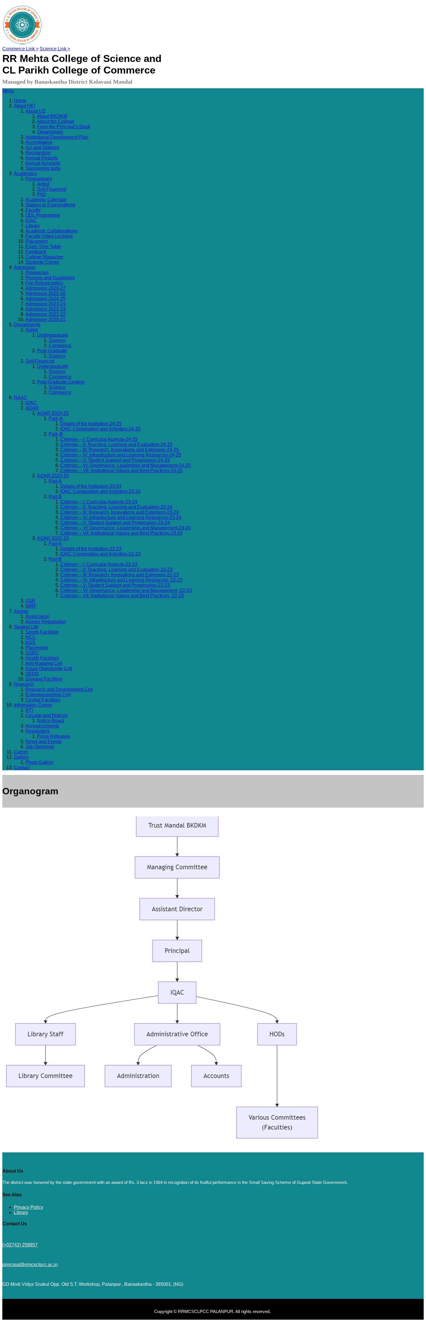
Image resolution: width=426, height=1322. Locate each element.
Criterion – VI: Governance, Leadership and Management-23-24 (125, 527)
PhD (41, 194)
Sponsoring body (43, 168)
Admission (25, 267)
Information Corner (33, 705)
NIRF (31, 606)
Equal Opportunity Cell (49, 668)
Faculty (33, 210)
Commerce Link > (20, 48)
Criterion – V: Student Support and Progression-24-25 (115, 460)
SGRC (32, 652)
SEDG (32, 673)
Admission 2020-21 (45, 319)
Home (20, 100)
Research (24, 684)
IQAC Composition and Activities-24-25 (100, 428)
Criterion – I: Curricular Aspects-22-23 (98, 564)
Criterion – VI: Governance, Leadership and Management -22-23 (126, 590)
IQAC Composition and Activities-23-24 (100, 491)
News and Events (44, 741)
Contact (22, 767)
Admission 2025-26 (45, 293)
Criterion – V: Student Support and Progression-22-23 (115, 585)
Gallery (21, 757)
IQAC (31, 220)
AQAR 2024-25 (53, 413)
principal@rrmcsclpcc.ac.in (30, 1264)
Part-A (55, 480)
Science (57, 340)
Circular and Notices (47, 715)
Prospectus (37, 272)
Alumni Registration (46, 621)
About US (35, 111)
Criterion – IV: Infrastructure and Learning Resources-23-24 (120, 517)
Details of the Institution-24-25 (90, 423)
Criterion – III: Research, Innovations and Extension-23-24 (119, 512)
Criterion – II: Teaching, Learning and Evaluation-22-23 (116, 569)
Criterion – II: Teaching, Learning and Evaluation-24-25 (116, 444)
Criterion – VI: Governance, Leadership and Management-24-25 (125, 465)
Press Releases (53, 736)
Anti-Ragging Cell (44, 663)
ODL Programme (43, 215)
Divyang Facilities (44, 678)
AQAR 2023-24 (53, 475)
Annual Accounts (43, 163)
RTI (29, 710)
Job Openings (40, 746)
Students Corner (42, 262)
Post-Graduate (52, 350)
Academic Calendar (46, 199)
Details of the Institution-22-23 (90, 548)
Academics (25, 173)
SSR (30, 600)
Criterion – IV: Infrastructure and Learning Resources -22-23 (121, 579)
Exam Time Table (43, 246)
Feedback (36, 251)
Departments (27, 324)
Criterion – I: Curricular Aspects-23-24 (98, 501)
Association (38, 616)
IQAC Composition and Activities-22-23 (100, 553)
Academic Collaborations (51, 230)
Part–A (56, 418)
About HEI (24, 105)
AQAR (32, 408)
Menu (8, 90)
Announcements (42, 725)
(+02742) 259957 (20, 1244)
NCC (31, 637)
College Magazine (44, 256)
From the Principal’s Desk (63, 126)
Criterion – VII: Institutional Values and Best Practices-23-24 (121, 533)
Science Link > (55, 48)
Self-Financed (51, 189)
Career (21, 751)
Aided (43, 183)
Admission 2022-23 (45, 309)
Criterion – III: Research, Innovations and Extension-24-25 (119, 449)
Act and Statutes (42, 147)
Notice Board (50, 720)
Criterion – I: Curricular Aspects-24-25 (98, 439)
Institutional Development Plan (57, 137)
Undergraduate (52, 335)
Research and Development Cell (59, 689)
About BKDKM (52, 116)
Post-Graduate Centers (60, 381)
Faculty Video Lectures (49, 236)
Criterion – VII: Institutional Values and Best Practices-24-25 (121, 470)
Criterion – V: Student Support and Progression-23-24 (115, 522)
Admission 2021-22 (45, 314)
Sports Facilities (42, 632)
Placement (37, 241)
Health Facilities (42, 658)
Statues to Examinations (50, 204)
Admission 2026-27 (45, 288)
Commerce (60, 345)
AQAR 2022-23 (53, 538)
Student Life (26, 626)
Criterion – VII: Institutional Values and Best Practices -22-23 (122, 595)
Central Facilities (43, 699)
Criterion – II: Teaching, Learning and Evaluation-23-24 (116, 507)
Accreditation (39, 142)
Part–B (56, 434)
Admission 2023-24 (45, 303)
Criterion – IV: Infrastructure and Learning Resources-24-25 (120, 454)
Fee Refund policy (44, 282)
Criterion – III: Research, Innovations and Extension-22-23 (119, 574)
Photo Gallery (40, 762)
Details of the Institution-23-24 (90, 486)
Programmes (39, 178)
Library (33, 225)
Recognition (38, 152)
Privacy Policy (28, 1207)
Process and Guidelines (50, 277)
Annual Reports (42, 157)
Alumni (21, 611)
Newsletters (38, 731)
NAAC (20, 397)
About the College (55, 121)
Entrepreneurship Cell (48, 694)
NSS (30, 642)
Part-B (55, 496)
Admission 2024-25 (45, 298)
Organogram (50, 131)
